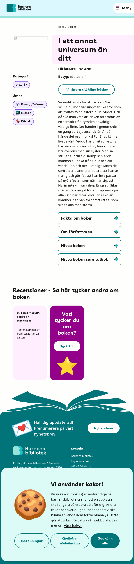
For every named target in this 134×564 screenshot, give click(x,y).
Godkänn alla (105, 540)
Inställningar (31, 541)
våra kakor (73, 525)
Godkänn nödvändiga (70, 540)
